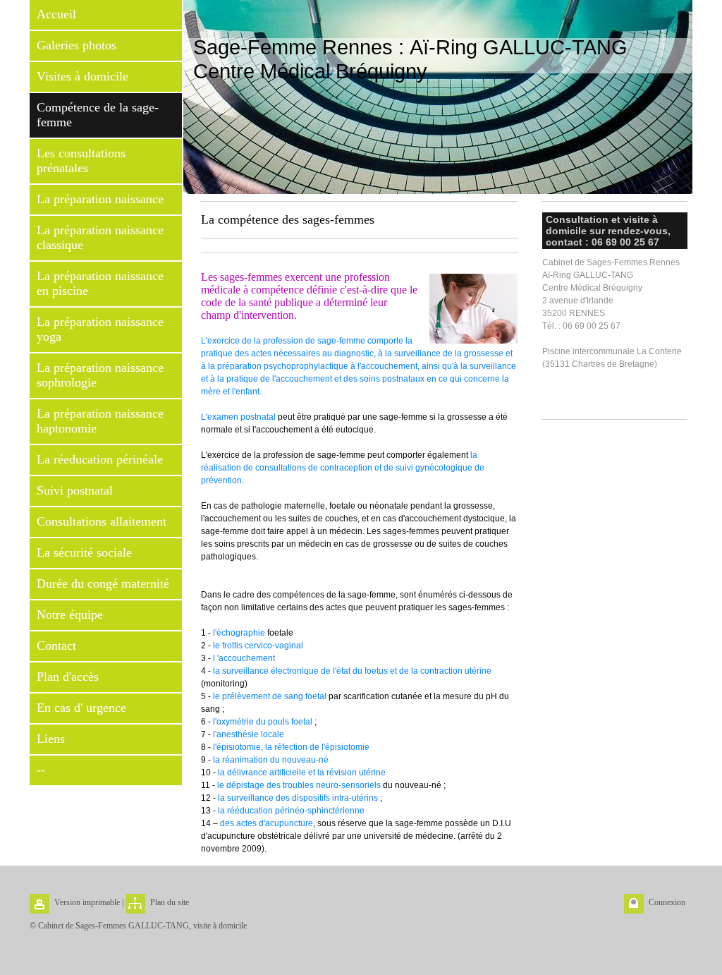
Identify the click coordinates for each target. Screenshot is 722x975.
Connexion (667, 902)
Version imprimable (87, 902)
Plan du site (169, 902)
